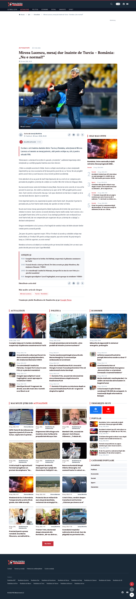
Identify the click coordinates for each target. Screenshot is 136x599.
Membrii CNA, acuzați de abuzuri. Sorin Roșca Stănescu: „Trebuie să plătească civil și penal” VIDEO (72, 436)
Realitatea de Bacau (63, 580)
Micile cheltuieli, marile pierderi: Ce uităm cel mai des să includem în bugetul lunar (112, 380)
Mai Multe (48, 544)
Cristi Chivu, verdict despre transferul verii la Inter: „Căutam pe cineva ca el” (73, 500)
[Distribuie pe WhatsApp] (78, 135)
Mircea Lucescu (25, 294)
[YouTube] (127, 4)
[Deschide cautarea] (111, 4)
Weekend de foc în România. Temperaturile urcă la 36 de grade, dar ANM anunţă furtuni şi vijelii (21, 501)
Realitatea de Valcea (52, 583)
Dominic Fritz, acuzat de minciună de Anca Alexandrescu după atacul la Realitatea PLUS (66, 378)
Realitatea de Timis (39, 583)
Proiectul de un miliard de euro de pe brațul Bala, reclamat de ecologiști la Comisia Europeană (46, 501)
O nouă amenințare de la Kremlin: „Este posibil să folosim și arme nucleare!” (65, 344)
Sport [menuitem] (71, 9)
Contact (9, 569)
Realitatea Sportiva (23, 580)
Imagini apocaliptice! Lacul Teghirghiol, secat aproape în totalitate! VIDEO (53, 276)
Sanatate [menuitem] (62, 9)
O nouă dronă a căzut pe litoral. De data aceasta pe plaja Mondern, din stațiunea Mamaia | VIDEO (52, 266)
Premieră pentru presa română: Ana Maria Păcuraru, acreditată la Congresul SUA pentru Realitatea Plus (19, 536)
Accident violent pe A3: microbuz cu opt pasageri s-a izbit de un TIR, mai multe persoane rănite (104, 176)
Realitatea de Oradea (105, 580)
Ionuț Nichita (36, 134)
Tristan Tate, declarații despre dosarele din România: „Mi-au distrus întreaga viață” (46, 533)
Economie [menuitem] (44, 9)
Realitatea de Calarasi (90, 580)
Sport (93, 182)
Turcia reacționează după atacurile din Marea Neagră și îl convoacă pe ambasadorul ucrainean (66, 357)
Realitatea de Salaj (76, 580)
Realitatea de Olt (117, 580)
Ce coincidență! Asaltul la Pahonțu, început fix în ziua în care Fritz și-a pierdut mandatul (52, 271)
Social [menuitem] (53, 9)
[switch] (118, 4)
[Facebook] (124, 4)
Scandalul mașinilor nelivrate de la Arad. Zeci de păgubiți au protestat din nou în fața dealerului (74, 533)
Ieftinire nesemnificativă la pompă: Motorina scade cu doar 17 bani (111, 357)
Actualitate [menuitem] (24, 9)
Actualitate (37, 14)
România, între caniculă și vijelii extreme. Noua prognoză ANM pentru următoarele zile (101, 163)
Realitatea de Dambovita (49, 427)
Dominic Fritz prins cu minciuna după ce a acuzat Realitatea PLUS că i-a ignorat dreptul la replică (67, 388)
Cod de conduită (49, 569)
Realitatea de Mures (25, 583)
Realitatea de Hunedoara (49, 580)
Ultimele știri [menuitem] (12, 9)
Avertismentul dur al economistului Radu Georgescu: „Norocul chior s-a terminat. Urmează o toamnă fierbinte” (111, 369)
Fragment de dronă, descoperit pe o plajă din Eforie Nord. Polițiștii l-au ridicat (46, 469)
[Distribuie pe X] (82, 135)
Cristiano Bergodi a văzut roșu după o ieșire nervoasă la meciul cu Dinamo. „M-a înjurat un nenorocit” (104, 188)
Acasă (22, 14)
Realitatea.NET (11, 580)
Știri (29, 14)
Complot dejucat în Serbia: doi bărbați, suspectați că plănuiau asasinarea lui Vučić (53, 260)
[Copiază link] (69, 135)
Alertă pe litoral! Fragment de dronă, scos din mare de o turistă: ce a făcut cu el (31, 388)
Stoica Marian (28, 427)
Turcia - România (41, 294)
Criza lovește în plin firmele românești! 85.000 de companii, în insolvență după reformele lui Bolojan (112, 392)
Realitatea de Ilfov (12, 583)
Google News (65, 300)
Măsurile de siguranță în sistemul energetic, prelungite (104, 344)
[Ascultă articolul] (132, 584)
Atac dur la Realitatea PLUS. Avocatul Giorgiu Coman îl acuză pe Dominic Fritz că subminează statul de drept (67, 367)
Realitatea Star (35, 580)
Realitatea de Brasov (66, 583)
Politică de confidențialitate (34, 569)
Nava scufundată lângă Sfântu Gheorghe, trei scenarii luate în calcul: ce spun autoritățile (73, 469)
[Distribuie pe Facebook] (73, 135)
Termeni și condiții (19, 569)
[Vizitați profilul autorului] (21, 135)
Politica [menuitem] (35, 9)
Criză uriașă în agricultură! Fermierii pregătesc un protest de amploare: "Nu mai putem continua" (20, 469)
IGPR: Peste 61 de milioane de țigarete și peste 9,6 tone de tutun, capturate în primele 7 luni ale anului (21, 433)
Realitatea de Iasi (79, 583)
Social (89, 167)
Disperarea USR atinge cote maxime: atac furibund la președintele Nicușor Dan (47, 434)
